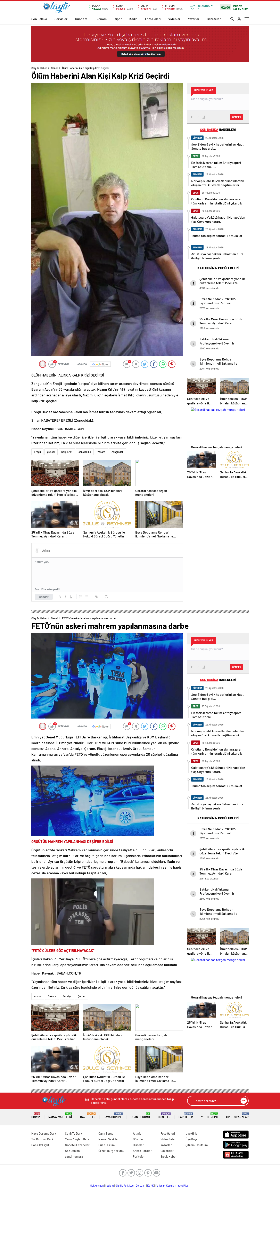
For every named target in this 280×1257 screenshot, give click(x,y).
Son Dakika (39, 19)
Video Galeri (168, 1139)
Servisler (61, 19)
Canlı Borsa (105, 1133)
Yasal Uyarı (184, 1185)
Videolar (174, 19)
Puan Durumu (140, 1115)
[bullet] (87, 596)
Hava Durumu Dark (43, 1133)
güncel (51, 451)
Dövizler (138, 1139)
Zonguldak (118, 451)
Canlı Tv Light (40, 1145)
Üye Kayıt (192, 1139)
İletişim (109, 1185)
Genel (54, 68)
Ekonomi (101, 19)
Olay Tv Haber (39, 68)
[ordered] (81, 596)
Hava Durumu (113, 1115)
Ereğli (37, 451)
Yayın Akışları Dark (77, 1139)
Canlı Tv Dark (73, 1133)
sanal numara (74, 1156)
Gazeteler (214, 19)
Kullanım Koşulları (165, 1185)
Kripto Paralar (237, 1115)
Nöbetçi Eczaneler (77, 1145)
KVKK (150, 1185)
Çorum (81, 996)
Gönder (44, 597)
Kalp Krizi (66, 451)
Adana (37, 996)
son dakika (85, 451)
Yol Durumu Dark (42, 1139)
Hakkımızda (97, 1185)
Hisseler (164, 1115)
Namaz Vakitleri (60, 1115)
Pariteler (186, 1115)
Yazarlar (193, 19)
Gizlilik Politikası (124, 1185)
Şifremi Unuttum (197, 1145)
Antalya (67, 996)
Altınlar (138, 1133)
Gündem (81, 19)
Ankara (52, 996)
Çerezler (141, 1185)
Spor (118, 19)
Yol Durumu (209, 1115)
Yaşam (101, 451)
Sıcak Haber (168, 1156)
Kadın (133, 19)
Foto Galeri (153, 19)
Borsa (35, 1115)
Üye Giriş (191, 1133)
